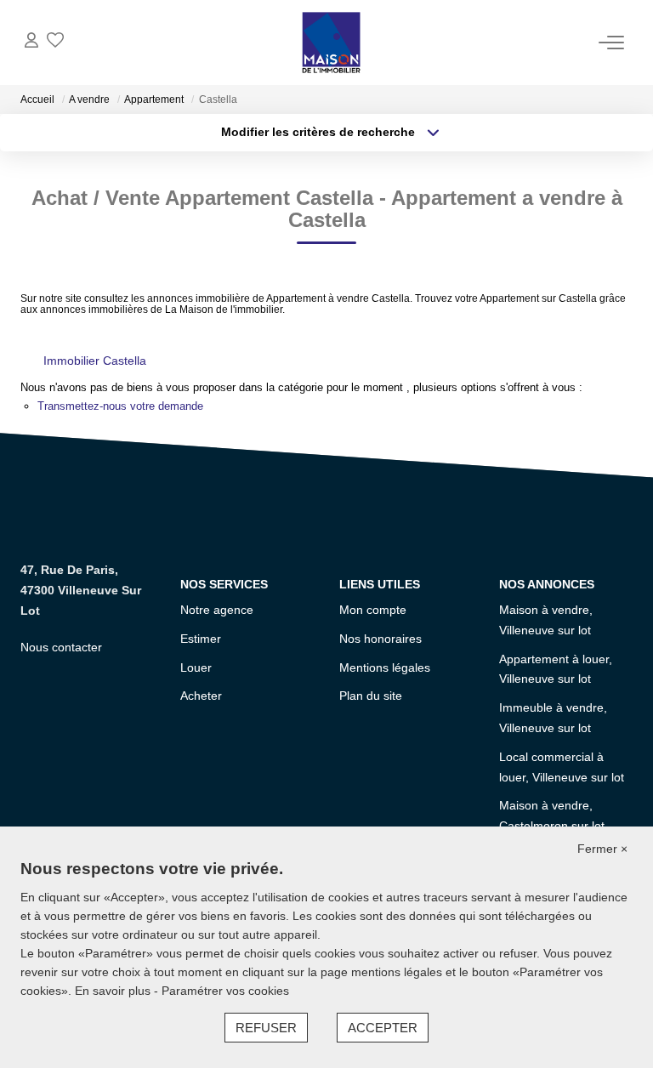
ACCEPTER (382, 1027)
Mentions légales (384, 667)
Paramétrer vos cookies (225, 990)
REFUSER (266, 1027)
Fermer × (602, 848)
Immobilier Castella (94, 360)
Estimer (200, 638)
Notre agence (216, 609)
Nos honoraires (380, 638)
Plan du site (370, 695)
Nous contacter (61, 647)
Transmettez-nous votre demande (120, 406)
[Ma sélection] (55, 42)
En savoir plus (114, 990)
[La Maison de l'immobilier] (331, 43)
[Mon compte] (31, 42)
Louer (196, 667)
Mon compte (372, 609)
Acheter (201, 695)
